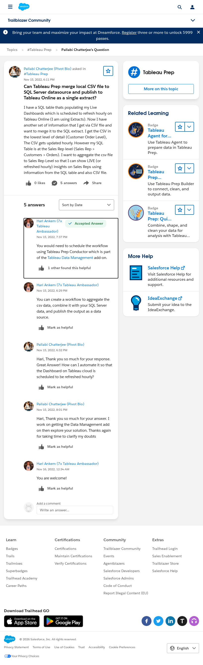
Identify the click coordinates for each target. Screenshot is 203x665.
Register (129, 32)
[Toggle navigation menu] (193, 20)
